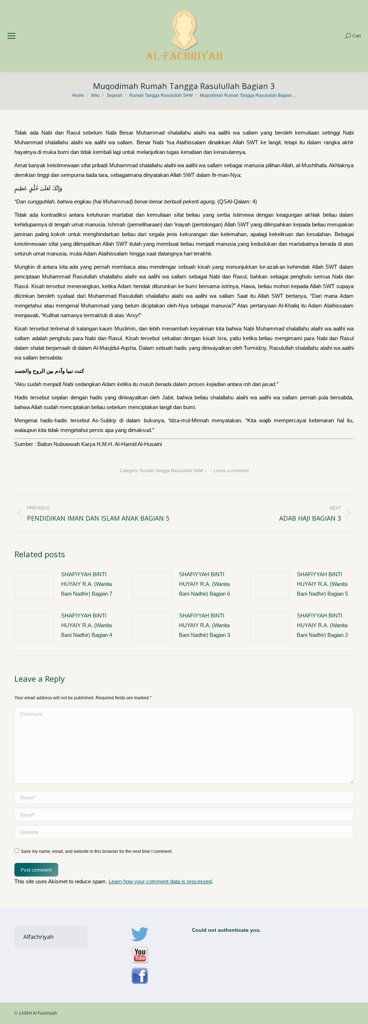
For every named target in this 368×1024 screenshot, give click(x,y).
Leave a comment (231, 470)
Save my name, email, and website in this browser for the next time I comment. (96, 851)
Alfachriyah (38, 937)
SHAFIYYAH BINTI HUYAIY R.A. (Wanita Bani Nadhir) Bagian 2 (322, 625)
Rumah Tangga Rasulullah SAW (171, 470)
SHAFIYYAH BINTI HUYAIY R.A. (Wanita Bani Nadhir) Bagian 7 (86, 584)
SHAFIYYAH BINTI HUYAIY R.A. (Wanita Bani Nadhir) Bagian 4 (86, 625)
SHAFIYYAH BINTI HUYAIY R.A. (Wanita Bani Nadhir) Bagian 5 (322, 584)
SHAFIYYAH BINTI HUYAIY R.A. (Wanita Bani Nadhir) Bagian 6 (204, 584)
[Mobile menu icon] (11, 36)
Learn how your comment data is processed (160, 881)
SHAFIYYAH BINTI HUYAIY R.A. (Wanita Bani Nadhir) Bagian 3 (204, 625)
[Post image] (34, 585)
